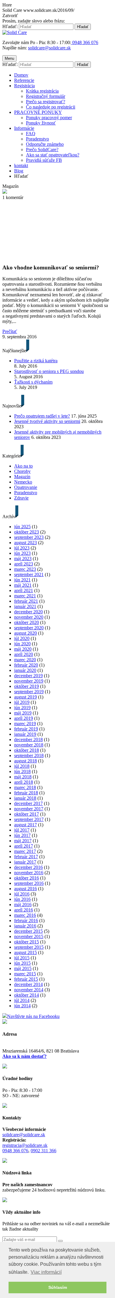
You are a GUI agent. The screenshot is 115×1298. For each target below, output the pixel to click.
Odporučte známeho (45, 144)
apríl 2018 (23, 782)
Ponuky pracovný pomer (49, 117)
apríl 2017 (23, 845)
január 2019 (25, 734)
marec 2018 (25, 787)
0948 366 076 (15, 1150)
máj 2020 (23, 649)
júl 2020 (21, 638)
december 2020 (28, 611)
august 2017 (25, 824)
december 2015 (28, 931)
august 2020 (25, 633)
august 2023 (25, 542)
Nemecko (23, 481)
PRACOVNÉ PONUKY (38, 112)
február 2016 (26, 920)
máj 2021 (23, 585)
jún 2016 (22, 899)
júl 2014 (21, 1000)
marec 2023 (25, 569)
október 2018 (26, 750)
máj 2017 (23, 840)
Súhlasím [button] (57, 1287)
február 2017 (26, 856)
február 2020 (26, 664)
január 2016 (25, 925)
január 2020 (25, 670)
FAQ (30, 133)
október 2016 (26, 877)
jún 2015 (22, 963)
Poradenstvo (37, 138)
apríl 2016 (23, 909)
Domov (21, 74)
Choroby (22, 471)
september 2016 (29, 883)
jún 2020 (22, 643)
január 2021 (25, 606)
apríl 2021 (23, 590)
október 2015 (26, 941)
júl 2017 (21, 830)
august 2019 (25, 696)
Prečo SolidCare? (42, 149)
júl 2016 (21, 893)
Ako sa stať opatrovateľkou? (52, 154)
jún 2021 (22, 579)
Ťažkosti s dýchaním (33, 381)
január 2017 (25, 861)
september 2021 (29, 574)
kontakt (21, 165)
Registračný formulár (45, 96)
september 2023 (29, 537)
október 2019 (26, 686)
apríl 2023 (23, 563)
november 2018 (28, 744)
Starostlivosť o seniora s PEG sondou (49, 371)
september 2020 (29, 627)
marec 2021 (25, 595)
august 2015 (25, 952)
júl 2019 (21, 702)
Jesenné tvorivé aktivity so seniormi (47, 421)
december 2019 (28, 675)
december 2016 (28, 867)
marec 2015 (25, 973)
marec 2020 (25, 659)
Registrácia (24, 85)
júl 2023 (21, 547)
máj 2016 (23, 904)
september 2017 (29, 819)
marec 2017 (25, 851)
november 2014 (28, 989)
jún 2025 (22, 526)
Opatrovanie (25, 487)
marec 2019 (25, 723)
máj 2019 (23, 712)
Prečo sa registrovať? (45, 101)
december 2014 (28, 984)
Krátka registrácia (42, 90)
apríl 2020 (23, 654)
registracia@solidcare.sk (24, 1145)
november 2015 (28, 936)
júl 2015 (21, 957)
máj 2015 (23, 968)
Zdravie (21, 497)
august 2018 (25, 760)
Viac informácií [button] (46, 1272)
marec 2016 (25, 915)
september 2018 (29, 755)
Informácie (24, 128)
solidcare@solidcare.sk (49, 47)
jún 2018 (22, 771)
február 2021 (26, 601)
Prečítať (9, 331)
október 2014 (26, 995)
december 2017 (28, 803)
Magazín (22, 476)
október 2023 (26, 531)
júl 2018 (21, 766)
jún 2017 (22, 835)
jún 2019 (22, 707)
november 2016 (28, 872)
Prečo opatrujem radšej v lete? (42, 415)
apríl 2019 (23, 718)
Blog (18, 170)
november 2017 (28, 808)
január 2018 (25, 798)
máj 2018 (23, 776)
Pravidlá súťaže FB (44, 160)
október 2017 (26, 814)
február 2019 (26, 728)
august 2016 (25, 888)
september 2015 (29, 947)
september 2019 (29, 691)
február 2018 (26, 792)
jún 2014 (22, 1005)
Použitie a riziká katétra (36, 360)
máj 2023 (23, 558)
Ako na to (23, 465)
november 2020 (28, 617)
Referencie (24, 80)
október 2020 (26, 622)
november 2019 (28, 680)
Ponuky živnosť (41, 122)
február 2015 (26, 979)
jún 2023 (22, 553)
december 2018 (28, 739)
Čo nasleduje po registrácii (50, 106)
